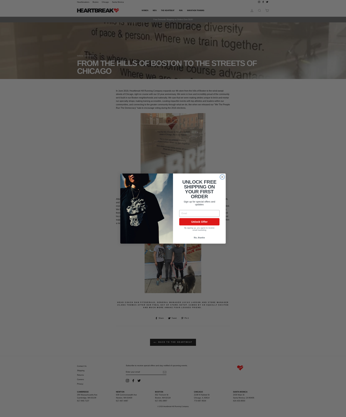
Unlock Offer (199, 221)
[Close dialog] (222, 177)
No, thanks (199, 237)
